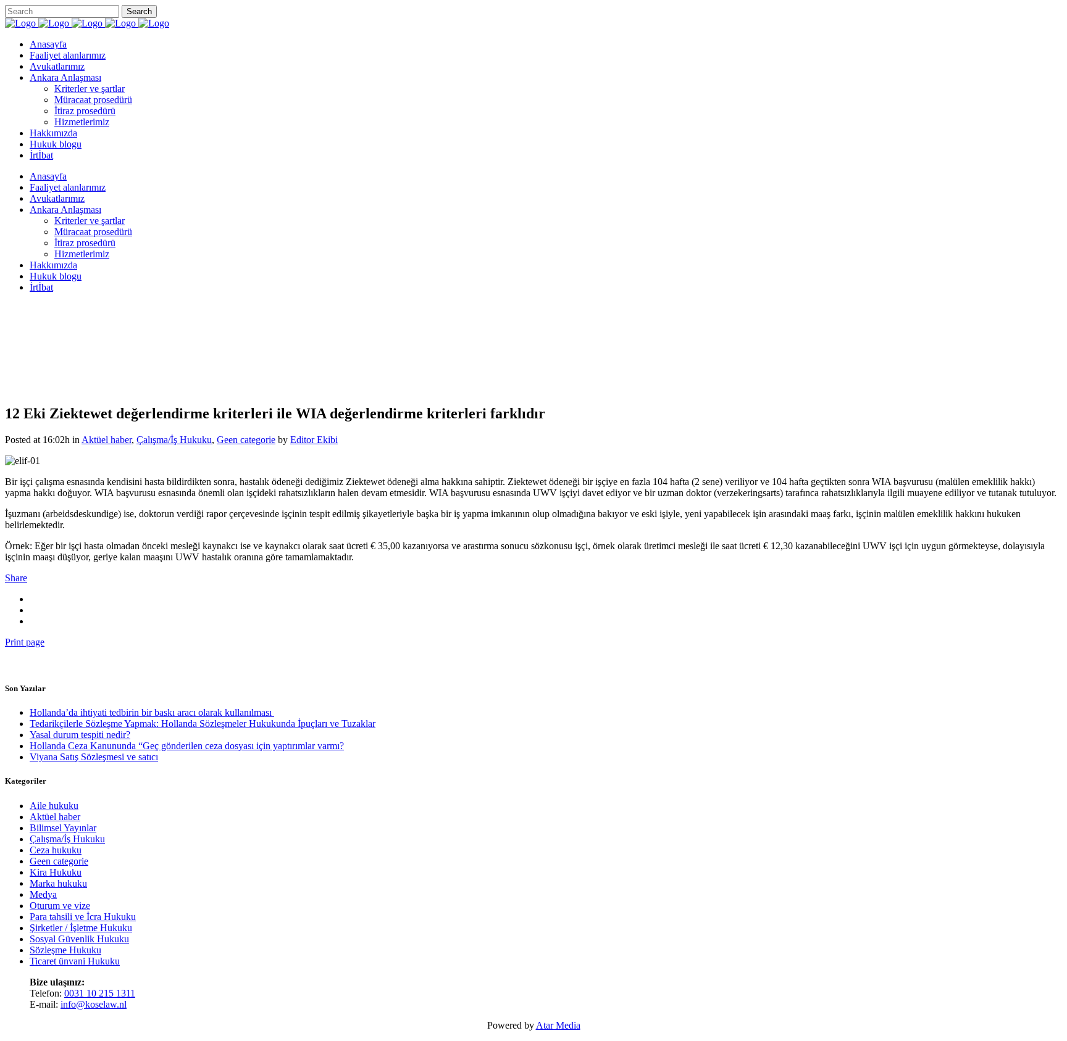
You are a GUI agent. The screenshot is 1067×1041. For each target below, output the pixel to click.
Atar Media (558, 1025)
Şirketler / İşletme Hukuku (81, 928)
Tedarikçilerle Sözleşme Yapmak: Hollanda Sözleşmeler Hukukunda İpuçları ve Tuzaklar (202, 723)
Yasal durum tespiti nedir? (80, 734)
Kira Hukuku (56, 872)
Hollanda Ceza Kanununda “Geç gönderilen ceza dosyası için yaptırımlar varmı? (187, 745)
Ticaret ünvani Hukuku (75, 961)
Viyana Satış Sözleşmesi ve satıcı (94, 757)
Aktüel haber (55, 816)
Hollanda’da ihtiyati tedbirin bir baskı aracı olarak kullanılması (152, 712)
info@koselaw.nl (94, 1004)
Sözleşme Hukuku (65, 950)
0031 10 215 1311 (99, 993)
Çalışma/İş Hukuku (67, 839)
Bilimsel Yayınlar (63, 828)
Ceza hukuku (56, 850)
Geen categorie (59, 861)
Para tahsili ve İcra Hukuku (83, 916)
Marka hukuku (58, 883)
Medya (43, 894)
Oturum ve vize (60, 905)
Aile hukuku (54, 805)
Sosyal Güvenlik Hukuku (79, 939)
